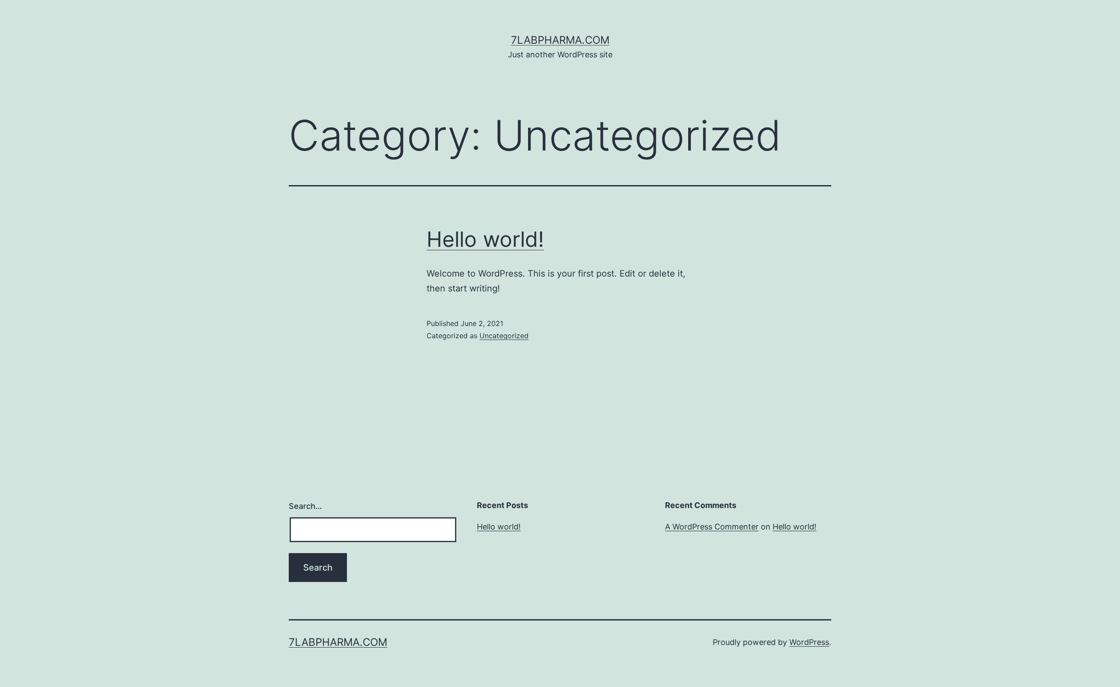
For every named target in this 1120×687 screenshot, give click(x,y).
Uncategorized (504, 335)
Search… (305, 506)
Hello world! (485, 239)
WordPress (809, 642)
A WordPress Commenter (712, 526)
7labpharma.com (560, 40)
